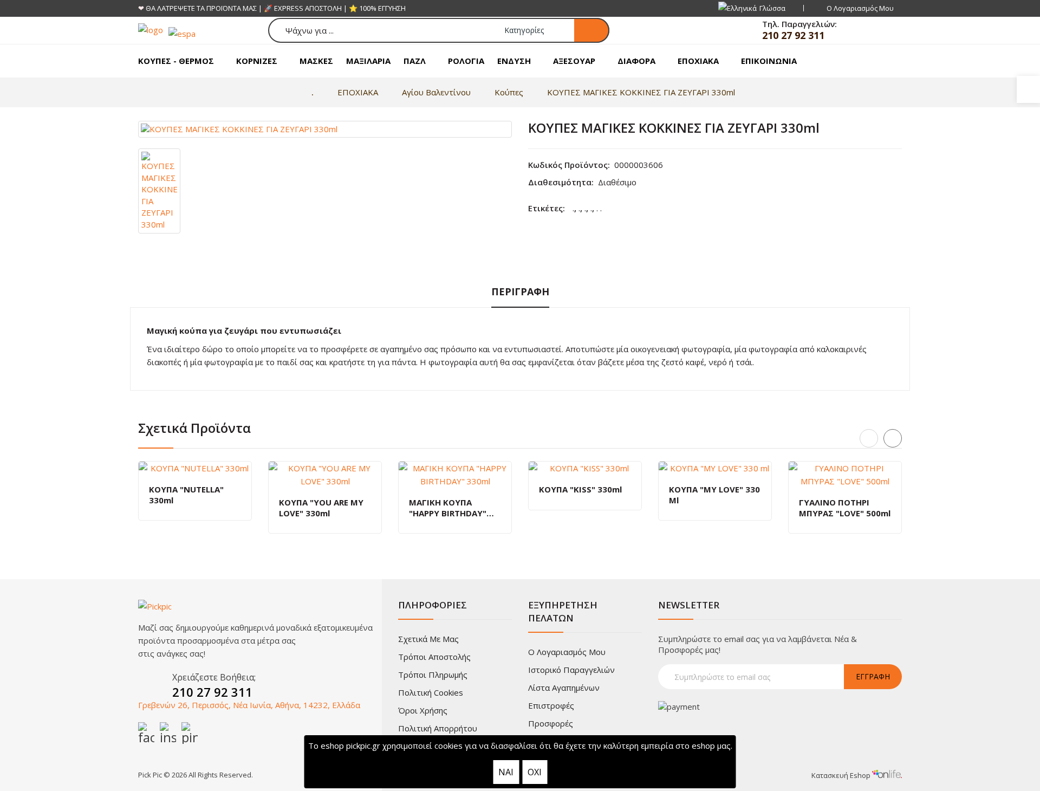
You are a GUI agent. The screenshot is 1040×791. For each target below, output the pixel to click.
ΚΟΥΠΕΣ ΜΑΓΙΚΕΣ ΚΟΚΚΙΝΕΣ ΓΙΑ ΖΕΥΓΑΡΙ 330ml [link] (641, 92)
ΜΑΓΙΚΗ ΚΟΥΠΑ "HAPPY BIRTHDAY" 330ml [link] (447, 507)
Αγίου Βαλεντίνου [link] (436, 92)
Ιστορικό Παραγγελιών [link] (571, 669)
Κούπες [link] (509, 92)
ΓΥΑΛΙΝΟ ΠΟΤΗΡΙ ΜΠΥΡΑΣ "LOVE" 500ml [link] (844, 507)
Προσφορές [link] (550, 723)
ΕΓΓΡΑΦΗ (873, 676)
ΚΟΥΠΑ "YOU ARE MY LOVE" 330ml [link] (321, 507)
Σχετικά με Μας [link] (428, 638)
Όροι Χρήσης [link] (422, 710)
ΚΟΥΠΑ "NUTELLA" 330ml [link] (186, 494)
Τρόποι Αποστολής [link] (434, 656)
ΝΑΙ (506, 772)
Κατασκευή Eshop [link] (841, 775)
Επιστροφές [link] (551, 705)
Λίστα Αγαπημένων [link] (564, 687)
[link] (1028, 89)
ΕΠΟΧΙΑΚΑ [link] (357, 92)
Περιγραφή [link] (520, 291)
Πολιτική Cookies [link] (430, 692)
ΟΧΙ (535, 772)
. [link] (573, 208)
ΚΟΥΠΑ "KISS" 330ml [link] (580, 489)
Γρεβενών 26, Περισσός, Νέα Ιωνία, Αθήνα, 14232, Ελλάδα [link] (249, 704)
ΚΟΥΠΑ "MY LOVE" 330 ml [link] (714, 494)
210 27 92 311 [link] (793, 35)
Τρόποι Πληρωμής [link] (432, 674)
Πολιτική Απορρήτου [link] (437, 728)
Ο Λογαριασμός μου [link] (567, 651)
